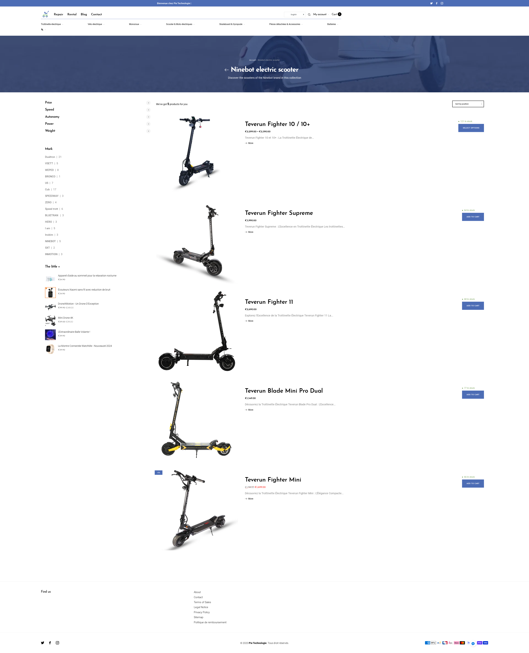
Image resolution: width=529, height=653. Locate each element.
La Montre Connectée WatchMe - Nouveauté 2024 (85, 345)
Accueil (252, 60)
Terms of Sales (202, 602)
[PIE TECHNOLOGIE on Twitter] (431, 3)
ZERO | (50, 202)
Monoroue (134, 24)
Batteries (331, 24)
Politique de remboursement (210, 622)
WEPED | (51, 170)
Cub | (49, 189)
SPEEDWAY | (53, 195)
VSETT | (50, 163)
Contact (96, 14)
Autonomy (52, 117)
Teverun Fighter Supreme (279, 213)
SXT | (49, 247)
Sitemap (198, 617)
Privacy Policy (202, 612)
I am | (49, 228)
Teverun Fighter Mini (273, 480)
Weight (50, 131)
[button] (473, 643)
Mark (48, 149)
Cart (336, 14)
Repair (58, 14)
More (250, 143)
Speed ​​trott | (53, 208)
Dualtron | (52, 156)
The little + (52, 266)
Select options (471, 128)
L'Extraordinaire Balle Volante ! (74, 331)
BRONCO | (52, 176)
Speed (49, 109)
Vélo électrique (95, 24)
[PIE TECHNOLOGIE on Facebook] (436, 3)
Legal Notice (201, 607)
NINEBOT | (52, 241)
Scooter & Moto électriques (179, 24)
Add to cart (473, 217)
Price (48, 102)
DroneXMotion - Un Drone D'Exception (78, 303)
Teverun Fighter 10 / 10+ (277, 124)
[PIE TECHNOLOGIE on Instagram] (442, 3)
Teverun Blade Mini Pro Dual (284, 391)
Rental (72, 14)
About (197, 592)
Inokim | (51, 234)
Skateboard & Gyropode (230, 24)
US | (48, 183)
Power (49, 124)
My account (319, 14)
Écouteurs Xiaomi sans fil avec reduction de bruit (84, 289)
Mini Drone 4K (65, 317)
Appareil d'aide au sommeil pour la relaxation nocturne (87, 275)
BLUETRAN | (53, 215)
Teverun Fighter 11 (269, 302)
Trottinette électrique (51, 24)
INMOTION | (53, 254)
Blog (84, 14)
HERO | (50, 221)
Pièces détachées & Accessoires (284, 24)
